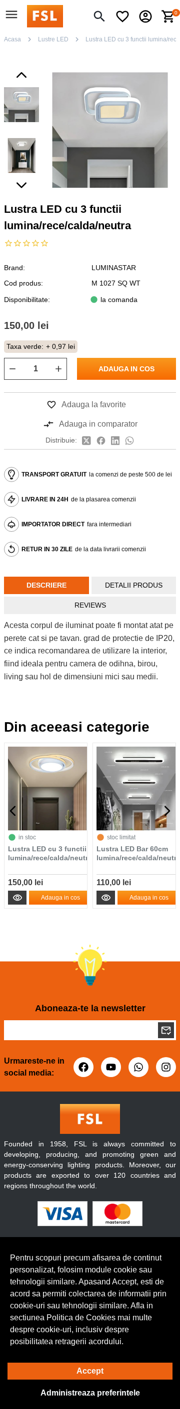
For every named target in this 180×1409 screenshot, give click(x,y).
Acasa (12, 39)
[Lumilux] (45, 15)
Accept (90, 1371)
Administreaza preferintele (90, 1393)
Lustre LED (53, 39)
